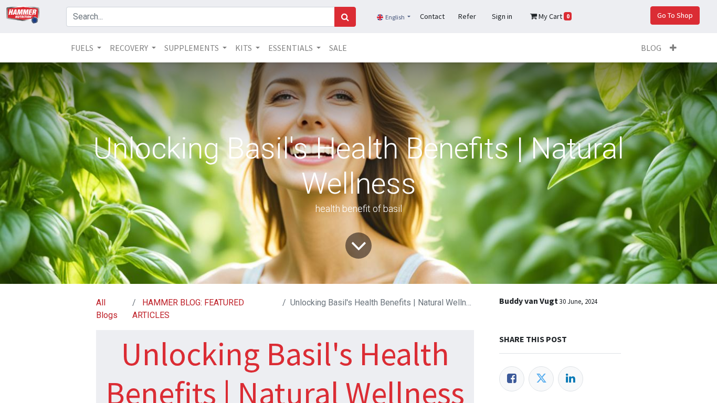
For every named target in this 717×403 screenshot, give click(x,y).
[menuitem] (338, 47)
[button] (673, 47)
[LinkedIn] (570, 378)
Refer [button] (467, 16)
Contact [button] (432, 16)
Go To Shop (675, 15)
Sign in (502, 16)
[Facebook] (511, 378)
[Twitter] (541, 378)
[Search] (345, 17)
